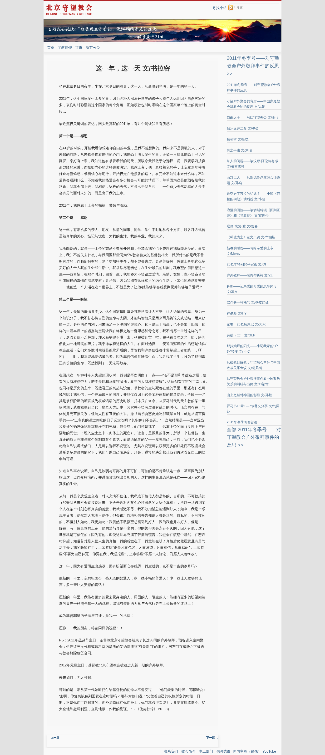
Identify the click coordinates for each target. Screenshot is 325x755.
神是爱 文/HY (236, 313)
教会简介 (188, 751)
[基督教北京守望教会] (69, 15)
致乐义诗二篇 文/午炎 (243, 128)
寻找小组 (219, 8)
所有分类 (93, 47)
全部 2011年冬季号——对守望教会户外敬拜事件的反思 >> (254, 437)
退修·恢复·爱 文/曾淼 (242, 226)
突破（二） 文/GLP (241, 335)
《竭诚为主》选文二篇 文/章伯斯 (251, 237)
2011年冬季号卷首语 (242, 422)
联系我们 (171, 751)
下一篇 (212, 737)
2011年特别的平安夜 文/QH (247, 264)
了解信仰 (65, 47)
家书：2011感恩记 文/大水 (246, 324)
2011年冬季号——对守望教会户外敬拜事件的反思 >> (253, 65)
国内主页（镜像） (247, 751)
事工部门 (206, 751)
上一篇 (53, 737)
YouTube (269, 751)
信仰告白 (224, 751)
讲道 (78, 47)
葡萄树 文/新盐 (238, 139)
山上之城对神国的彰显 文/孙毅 (249, 395)
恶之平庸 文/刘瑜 (239, 150)
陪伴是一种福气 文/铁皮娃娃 (248, 302)
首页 (50, 47)
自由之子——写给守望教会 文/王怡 (253, 117)
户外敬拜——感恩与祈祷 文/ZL (250, 275)
